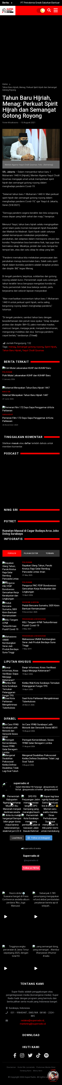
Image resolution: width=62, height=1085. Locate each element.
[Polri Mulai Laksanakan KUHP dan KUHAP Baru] (31, 368)
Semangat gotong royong (30, 346)
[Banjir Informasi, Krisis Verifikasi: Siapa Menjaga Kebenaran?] (10, 674)
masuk (15, 443)
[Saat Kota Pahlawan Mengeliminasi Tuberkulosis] (10, 703)
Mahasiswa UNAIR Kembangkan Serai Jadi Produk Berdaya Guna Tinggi (38, 642)
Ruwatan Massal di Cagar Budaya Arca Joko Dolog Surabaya (30, 532)
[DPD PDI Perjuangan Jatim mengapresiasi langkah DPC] (31, 804)
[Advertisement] (31, 47)
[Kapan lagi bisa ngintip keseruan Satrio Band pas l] (50, 804)
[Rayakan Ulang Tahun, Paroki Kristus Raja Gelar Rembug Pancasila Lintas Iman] (10, 572)
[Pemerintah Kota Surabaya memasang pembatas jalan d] (31, 823)
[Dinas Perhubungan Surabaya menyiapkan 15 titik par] (50, 823)
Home (5, 84)
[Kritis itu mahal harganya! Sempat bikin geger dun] (11, 823)
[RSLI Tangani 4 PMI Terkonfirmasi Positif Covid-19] (10, 624)
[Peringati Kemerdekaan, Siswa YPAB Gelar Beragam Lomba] (10, 746)
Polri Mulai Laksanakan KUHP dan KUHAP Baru (26, 375)
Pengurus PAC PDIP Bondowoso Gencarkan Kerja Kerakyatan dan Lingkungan (39, 588)
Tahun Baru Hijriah (11, 350)
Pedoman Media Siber (45, 1067)
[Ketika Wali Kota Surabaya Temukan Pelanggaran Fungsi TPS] (10, 689)
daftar (27, 443)
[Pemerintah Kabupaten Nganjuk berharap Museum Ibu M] (11, 804)
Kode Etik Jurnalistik (26, 1067)
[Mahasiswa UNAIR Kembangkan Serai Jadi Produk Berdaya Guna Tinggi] (10, 644)
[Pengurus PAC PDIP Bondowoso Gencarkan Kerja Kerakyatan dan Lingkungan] (10, 590)
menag (12, 346)
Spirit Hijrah (50, 346)
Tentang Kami (25, 1071)
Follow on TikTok (31, 868)
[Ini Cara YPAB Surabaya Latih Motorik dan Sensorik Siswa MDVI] (10, 731)
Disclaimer (11, 1067)
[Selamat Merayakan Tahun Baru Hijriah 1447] (31, 387)
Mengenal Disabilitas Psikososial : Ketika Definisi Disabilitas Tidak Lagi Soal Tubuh (40, 758)
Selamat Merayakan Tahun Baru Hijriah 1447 (25, 395)
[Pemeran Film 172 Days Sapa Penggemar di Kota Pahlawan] (31, 409)
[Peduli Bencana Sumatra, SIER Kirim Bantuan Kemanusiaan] (10, 609)
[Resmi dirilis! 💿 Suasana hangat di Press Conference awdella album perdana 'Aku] (15, 899)
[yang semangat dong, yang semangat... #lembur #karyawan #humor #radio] (46, 951)
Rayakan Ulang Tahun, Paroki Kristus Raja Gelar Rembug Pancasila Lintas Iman (37, 568)
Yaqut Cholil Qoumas (33, 350)
